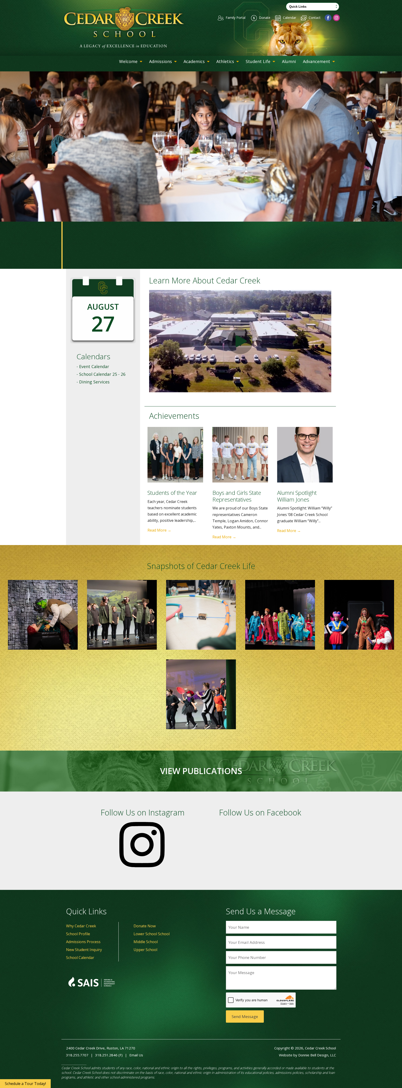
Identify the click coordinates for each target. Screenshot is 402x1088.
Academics (195, 61)
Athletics (225, 61)
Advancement (317, 61)
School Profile (78, 933)
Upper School (145, 949)
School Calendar (80, 957)
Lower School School (152, 933)
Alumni (289, 61)
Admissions (161, 61)
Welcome (129, 61)
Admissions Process (83, 941)
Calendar (289, 17)
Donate (264, 17)
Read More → (159, 530)
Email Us (136, 1055)
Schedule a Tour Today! (25, 1083)
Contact (314, 17)
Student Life (258, 61)
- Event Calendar (93, 366)
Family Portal (235, 17)
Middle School (146, 941)
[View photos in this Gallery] (42, 615)
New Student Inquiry (84, 949)
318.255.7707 (77, 1055)
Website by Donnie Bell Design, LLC (307, 1055)
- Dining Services (93, 382)
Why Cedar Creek (81, 925)
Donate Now (145, 925)
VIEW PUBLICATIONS (201, 771)
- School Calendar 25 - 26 (101, 374)
